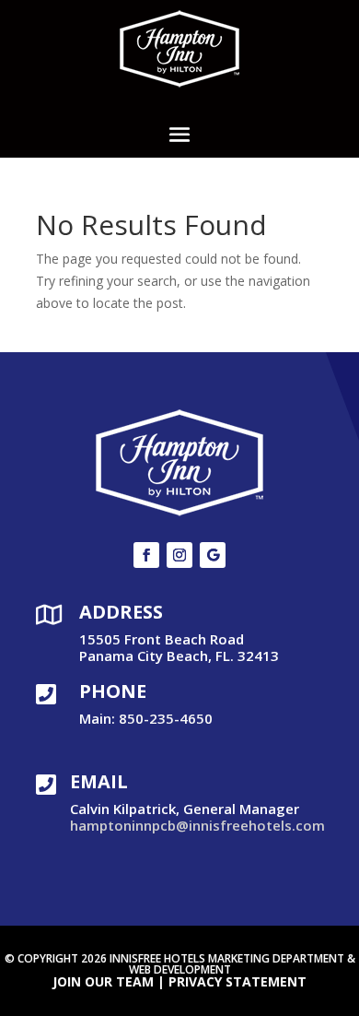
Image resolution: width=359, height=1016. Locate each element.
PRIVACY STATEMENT (237, 981)
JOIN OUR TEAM (103, 981)
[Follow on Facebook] (146, 555)
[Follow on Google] (213, 555)
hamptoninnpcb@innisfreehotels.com (197, 825)
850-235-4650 (166, 718)
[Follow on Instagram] (179, 555)
